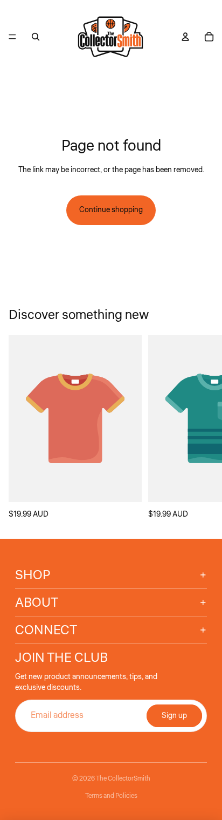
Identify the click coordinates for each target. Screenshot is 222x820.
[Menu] (12, 36)
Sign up (174, 715)
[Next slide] (201, 428)
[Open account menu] (185, 37)
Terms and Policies (111, 796)
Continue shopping (111, 210)
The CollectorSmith (123, 778)
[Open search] (35, 37)
